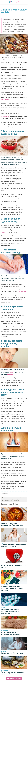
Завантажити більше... (14, 678)
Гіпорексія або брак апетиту (12, 653)
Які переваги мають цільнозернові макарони (10, 633)
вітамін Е (10, 374)
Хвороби (3, 563)
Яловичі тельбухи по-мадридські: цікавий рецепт (12, 525)
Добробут (3, 6)
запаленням (22, 291)
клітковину (5, 116)
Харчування (4, 584)
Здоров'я (3, 543)
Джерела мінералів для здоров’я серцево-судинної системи (12, 588)
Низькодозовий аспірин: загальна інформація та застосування (10, 611)
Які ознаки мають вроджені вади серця (13, 566)
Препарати (4, 607)
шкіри (12, 372)
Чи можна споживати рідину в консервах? (12, 673)
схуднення (5, 99)
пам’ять (4, 232)
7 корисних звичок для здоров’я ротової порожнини (13, 545)
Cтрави (3, 522)
